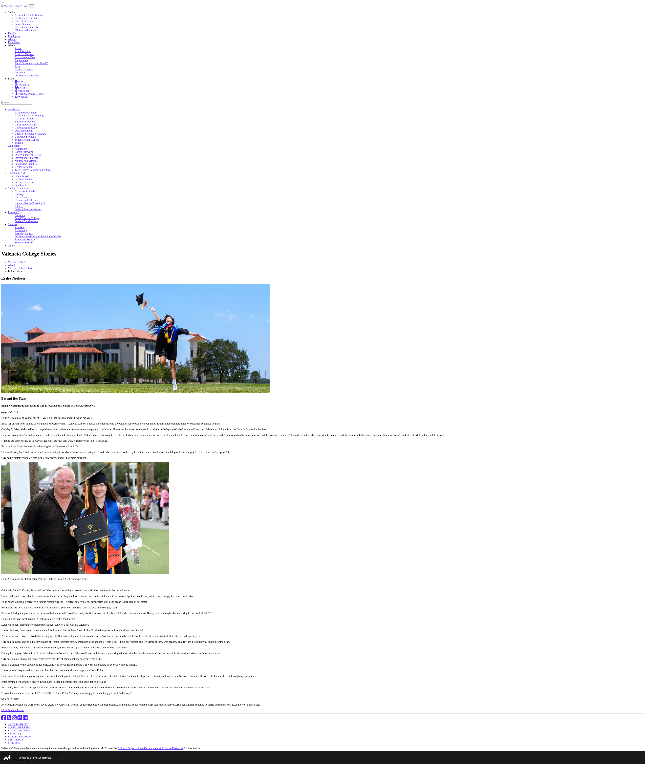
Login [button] (11, 78)
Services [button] (12, 224)
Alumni (12, 39)
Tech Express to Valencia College (32, 169)
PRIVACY (14, 733)
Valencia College (17, 262)
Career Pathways (24, 151)
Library (19, 206)
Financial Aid (22, 176)
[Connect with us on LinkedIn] (25, 718)
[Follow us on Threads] (19, 718)
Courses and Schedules (27, 200)
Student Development (26, 221)
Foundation (14, 42)
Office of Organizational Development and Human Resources (150, 748)
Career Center (22, 197)
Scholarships (21, 185)
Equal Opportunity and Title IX (31, 63)
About (18, 48)
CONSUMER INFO (19, 727)
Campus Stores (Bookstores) (30, 203)
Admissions (21, 148)
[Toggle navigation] (31, 6)
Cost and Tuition (23, 179)
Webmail (23, 96)
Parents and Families (26, 163)
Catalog (19, 194)
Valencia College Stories (21, 268)
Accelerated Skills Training (29, 15)
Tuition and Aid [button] (16, 173)
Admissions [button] (14, 145)
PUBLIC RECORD (19, 736)
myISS (21, 87)
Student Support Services (28, 209)
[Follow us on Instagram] (14, 718)
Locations (20, 72)
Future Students (23, 24)
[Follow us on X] (9, 718)
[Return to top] (2, 2)
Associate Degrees (24, 118)
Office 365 (24, 90)
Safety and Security (25, 239)
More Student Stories (12, 710)
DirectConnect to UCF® (28, 154)
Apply (11, 245)
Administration (23, 51)
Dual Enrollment (23, 130)
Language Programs (25, 136)
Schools (19, 142)
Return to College (24, 166)
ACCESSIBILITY (18, 724)
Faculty (12, 33)
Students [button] (12, 12)
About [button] (11, 45)
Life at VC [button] (13, 212)
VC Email (23, 84)
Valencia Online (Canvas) (31, 93)
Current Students (24, 21)
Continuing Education (26, 18)
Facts (17, 66)
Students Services (24, 242)
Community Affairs (25, 57)
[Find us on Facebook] (3, 718)
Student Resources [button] (18, 188)
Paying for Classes (24, 182)
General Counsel (24, 69)
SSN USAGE (15, 739)
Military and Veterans (26, 30)
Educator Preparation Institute (30, 133)
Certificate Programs (25, 124)
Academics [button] (14, 109)
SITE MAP (14, 742)
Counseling (21, 230)
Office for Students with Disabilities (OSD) (38, 236)
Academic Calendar (25, 191)
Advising (20, 227)
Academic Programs (25, 112)
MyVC (22, 81)
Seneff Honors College (27, 139)
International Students (26, 27)
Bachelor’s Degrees (25, 121)
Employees (14, 36)
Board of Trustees (24, 54)
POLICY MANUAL (19, 730)
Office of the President (27, 75)
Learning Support (24, 233)
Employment (21, 60)
